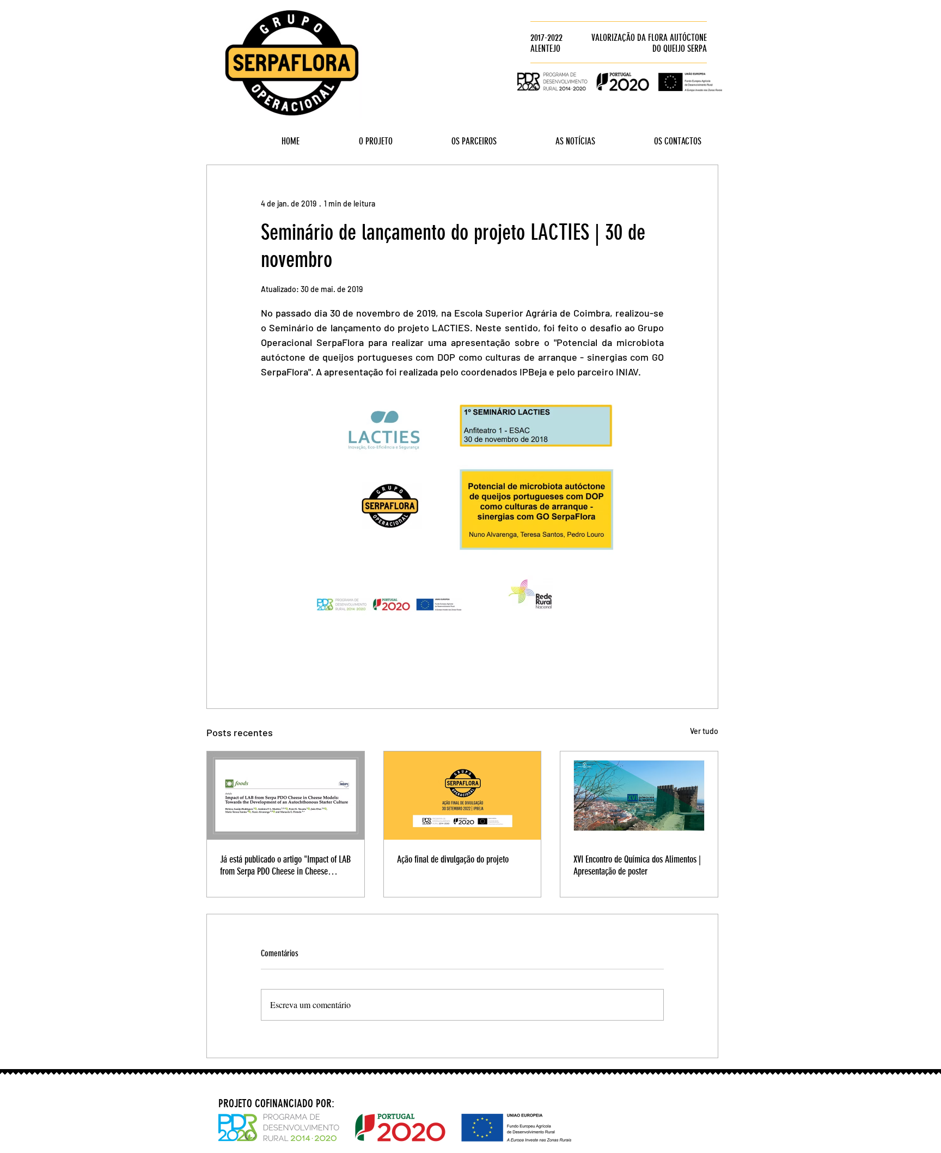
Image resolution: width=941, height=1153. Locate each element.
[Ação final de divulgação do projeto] (462, 795)
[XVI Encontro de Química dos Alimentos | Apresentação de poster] (639, 795)
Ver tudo (704, 731)
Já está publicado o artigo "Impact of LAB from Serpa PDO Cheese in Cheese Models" (285, 865)
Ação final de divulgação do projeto (453, 859)
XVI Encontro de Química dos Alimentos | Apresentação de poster (637, 865)
